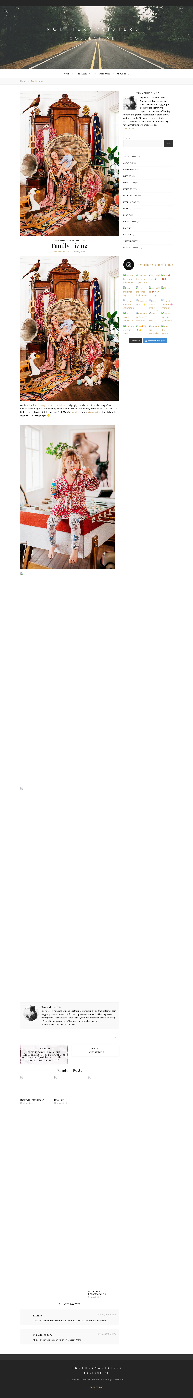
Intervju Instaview (32, 1100)
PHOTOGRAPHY (130, 221)
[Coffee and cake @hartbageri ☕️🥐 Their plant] (167, 317)
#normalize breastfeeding (97, 1292)
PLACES (126, 228)
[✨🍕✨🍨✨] (141, 330)
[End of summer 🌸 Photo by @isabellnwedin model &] (167, 304)
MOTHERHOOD (129, 202)
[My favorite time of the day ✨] (129, 317)
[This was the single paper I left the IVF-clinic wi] (141, 279)
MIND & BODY (129, 182)
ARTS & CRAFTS (129, 156)
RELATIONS (128, 234)
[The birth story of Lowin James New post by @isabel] (129, 330)
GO (168, 143)
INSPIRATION (64, 240)
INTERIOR (77, 240)
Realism (59, 1100)
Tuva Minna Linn (61, 251)
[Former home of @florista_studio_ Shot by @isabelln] (129, 304)
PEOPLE (126, 215)
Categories (104, 73)
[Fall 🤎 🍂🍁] (167, 279)
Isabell (74, 412)
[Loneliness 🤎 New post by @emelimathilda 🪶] (154, 292)
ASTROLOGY (128, 163)
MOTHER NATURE (130, 195)
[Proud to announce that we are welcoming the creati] (141, 292)
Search (126, 138)
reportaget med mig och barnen (52, 405)
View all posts (130, 128)
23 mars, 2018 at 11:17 (107, 1334)
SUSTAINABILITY (130, 241)
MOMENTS (127, 189)
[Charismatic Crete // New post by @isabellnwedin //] (141, 317)
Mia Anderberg (94, 412)
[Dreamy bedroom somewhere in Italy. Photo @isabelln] (129, 279)
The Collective (84, 73)
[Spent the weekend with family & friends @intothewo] (167, 330)
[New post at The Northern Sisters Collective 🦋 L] (154, 317)
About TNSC (123, 73)
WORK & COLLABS (130, 247)
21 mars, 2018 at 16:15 (107, 1314)
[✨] (167, 292)
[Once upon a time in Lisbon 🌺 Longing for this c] (154, 304)
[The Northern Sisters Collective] (96, 36)
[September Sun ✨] (141, 304)
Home (66, 73)
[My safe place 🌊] (154, 279)
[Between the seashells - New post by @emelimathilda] (154, 330)
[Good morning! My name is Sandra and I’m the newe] (129, 292)
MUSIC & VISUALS (130, 208)
